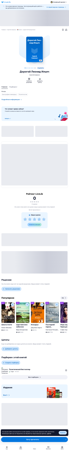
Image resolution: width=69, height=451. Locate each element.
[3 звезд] (29, 68)
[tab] (4, 87)
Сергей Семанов (34, 75)
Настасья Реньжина (52, 330)
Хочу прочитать (32, 439)
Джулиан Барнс (36, 328)
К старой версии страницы (55, 7)
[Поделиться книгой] (66, 30)
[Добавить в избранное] (62, 30)
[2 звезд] (28, 68)
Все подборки (33, 377)
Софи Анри (64, 330)
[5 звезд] (33, 68)
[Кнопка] (12, 304)
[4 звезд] (31, 68)
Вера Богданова (22, 330)
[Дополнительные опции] (66, 439)
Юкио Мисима (6, 328)
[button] (34, 49)
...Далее (48, 433)
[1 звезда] (26, 68)
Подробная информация (10, 99)
